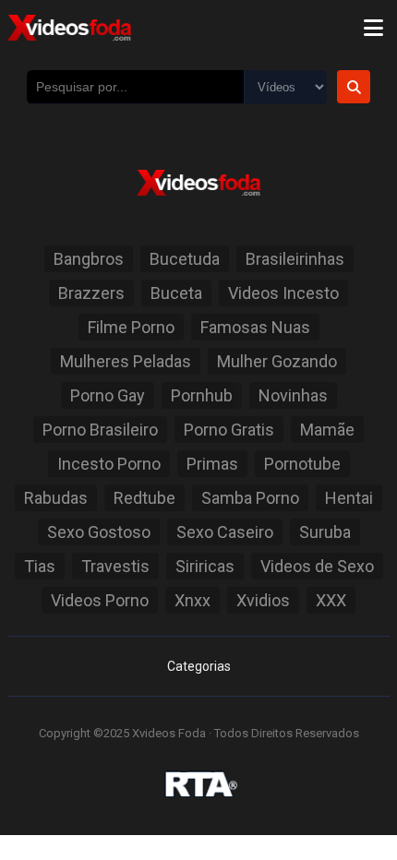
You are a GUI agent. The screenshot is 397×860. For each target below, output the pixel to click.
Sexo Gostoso (98, 532)
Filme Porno (131, 327)
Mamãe (327, 429)
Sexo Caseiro (224, 532)
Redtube (144, 498)
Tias (39, 566)
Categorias (199, 666)
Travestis (115, 566)
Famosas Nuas (255, 327)
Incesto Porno (109, 463)
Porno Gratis (229, 429)
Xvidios (263, 600)
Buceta (176, 293)
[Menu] (373, 27)
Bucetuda (185, 259)
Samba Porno (250, 498)
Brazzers (91, 293)
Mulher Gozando (277, 361)
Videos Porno (100, 600)
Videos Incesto (283, 293)
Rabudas (56, 498)
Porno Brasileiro (100, 429)
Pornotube (302, 463)
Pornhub (202, 395)
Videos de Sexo (317, 566)
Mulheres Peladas (125, 361)
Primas (212, 463)
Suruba (325, 532)
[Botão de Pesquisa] (353, 86)
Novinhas (293, 395)
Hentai (349, 498)
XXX (331, 600)
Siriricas (205, 566)
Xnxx (192, 600)
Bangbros (89, 259)
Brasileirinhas (295, 259)
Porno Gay (107, 395)
